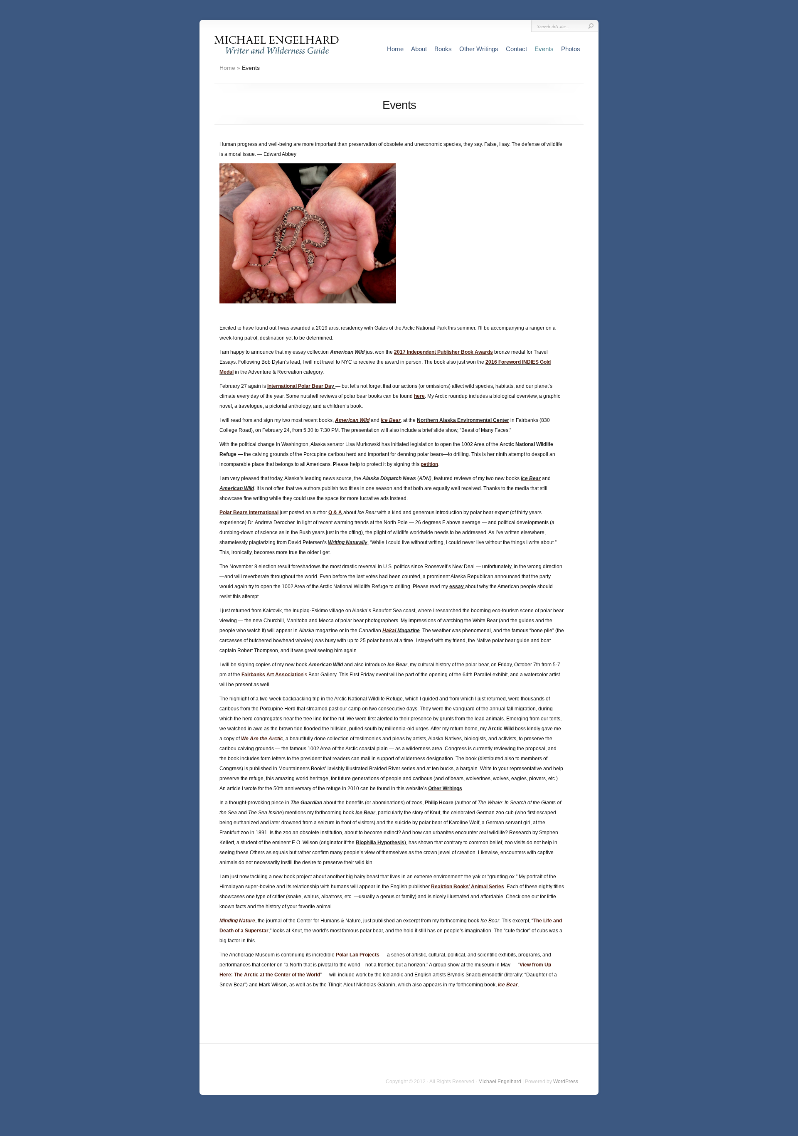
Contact (516, 48)
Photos (570, 48)
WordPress (565, 1081)
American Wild (352, 420)
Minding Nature (237, 921)
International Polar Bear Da (299, 386)
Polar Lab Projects (357, 955)
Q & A (335, 512)
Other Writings (478, 48)
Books (443, 48)
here (419, 396)
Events (544, 48)
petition (429, 464)
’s (305, 675)
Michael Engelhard (499, 1081)
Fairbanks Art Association (272, 675)
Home (395, 48)
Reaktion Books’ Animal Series (467, 887)
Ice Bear (391, 420)
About (419, 48)
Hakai (389, 630)
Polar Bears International (248, 512)
